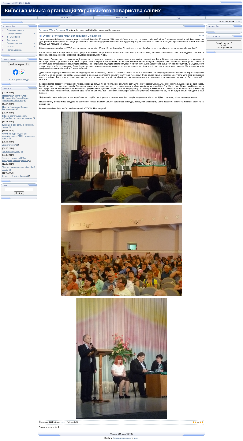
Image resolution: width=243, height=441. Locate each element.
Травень (60, 30)
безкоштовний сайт (122, 438)
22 (67, 30)
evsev (63, 422)
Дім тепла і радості (11, 151)
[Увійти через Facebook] (15, 72)
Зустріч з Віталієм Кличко (14, 176)
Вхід (177, 18)
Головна (65, 18)
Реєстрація (121, 18)
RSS (238, 21)
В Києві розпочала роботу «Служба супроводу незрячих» (17, 117)
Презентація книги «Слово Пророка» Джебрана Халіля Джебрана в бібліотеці (15, 98)
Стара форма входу (19, 79)
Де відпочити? (9, 145)
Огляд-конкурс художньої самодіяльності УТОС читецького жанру (18, 136)
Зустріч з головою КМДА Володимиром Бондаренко (15, 159)
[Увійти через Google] (22, 72)
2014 (51, 30)
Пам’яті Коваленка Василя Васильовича (15, 108)
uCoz (136, 438)
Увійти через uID (19, 64)
